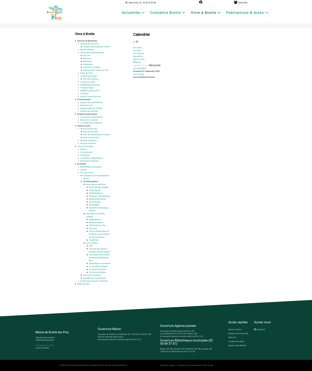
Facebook (260, 329)
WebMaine (123, 365)
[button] (87, 40)
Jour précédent (139, 68)
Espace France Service (238, 333)
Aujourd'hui (138, 56)
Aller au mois (138, 59)
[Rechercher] (137, 62)
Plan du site (208, 365)
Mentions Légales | (168, 365)
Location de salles (236, 341)
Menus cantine (234, 329)
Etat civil (232, 337)
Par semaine (138, 53)
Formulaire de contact (44, 345)
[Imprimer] (137, 41)
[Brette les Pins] (55, 13)
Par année (137, 47)
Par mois (137, 50)
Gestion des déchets (237, 345)
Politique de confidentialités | (190, 365)
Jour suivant (138, 74)
